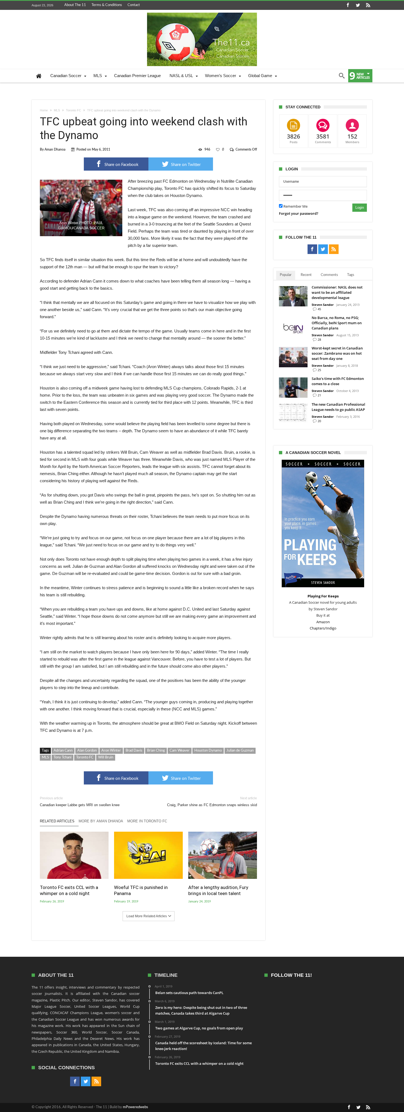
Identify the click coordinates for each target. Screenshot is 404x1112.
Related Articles (57, 821)
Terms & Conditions (107, 5)
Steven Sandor (323, 305)
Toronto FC (73, 110)
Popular (286, 275)
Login (359, 207)
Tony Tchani (62, 757)
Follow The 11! (291, 975)
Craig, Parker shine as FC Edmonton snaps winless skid (212, 801)
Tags (350, 275)
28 (319, 339)
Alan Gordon (87, 750)
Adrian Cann (63, 750)
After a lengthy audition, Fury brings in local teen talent (218, 890)
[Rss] (368, 5)
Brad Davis (134, 750)
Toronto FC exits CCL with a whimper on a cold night (69, 890)
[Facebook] (347, 5)
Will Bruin (105, 757)
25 (319, 370)
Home (44, 110)
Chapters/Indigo (323, 628)
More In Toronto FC (147, 821)
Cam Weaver (180, 750)
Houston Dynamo (208, 750)
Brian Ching (156, 750)
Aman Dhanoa (55, 149)
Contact (134, 5)
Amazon (323, 621)
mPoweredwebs (135, 1107)
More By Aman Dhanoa (101, 821)
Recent (306, 275)
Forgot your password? (298, 213)
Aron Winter (111, 750)
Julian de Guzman (240, 750)
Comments (329, 275)
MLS (57, 110)
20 (319, 421)
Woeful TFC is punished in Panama (141, 890)
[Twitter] (357, 5)
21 (319, 395)
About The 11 (75, 5)
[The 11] (202, 12)
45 (319, 309)
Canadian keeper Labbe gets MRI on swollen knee (80, 801)
